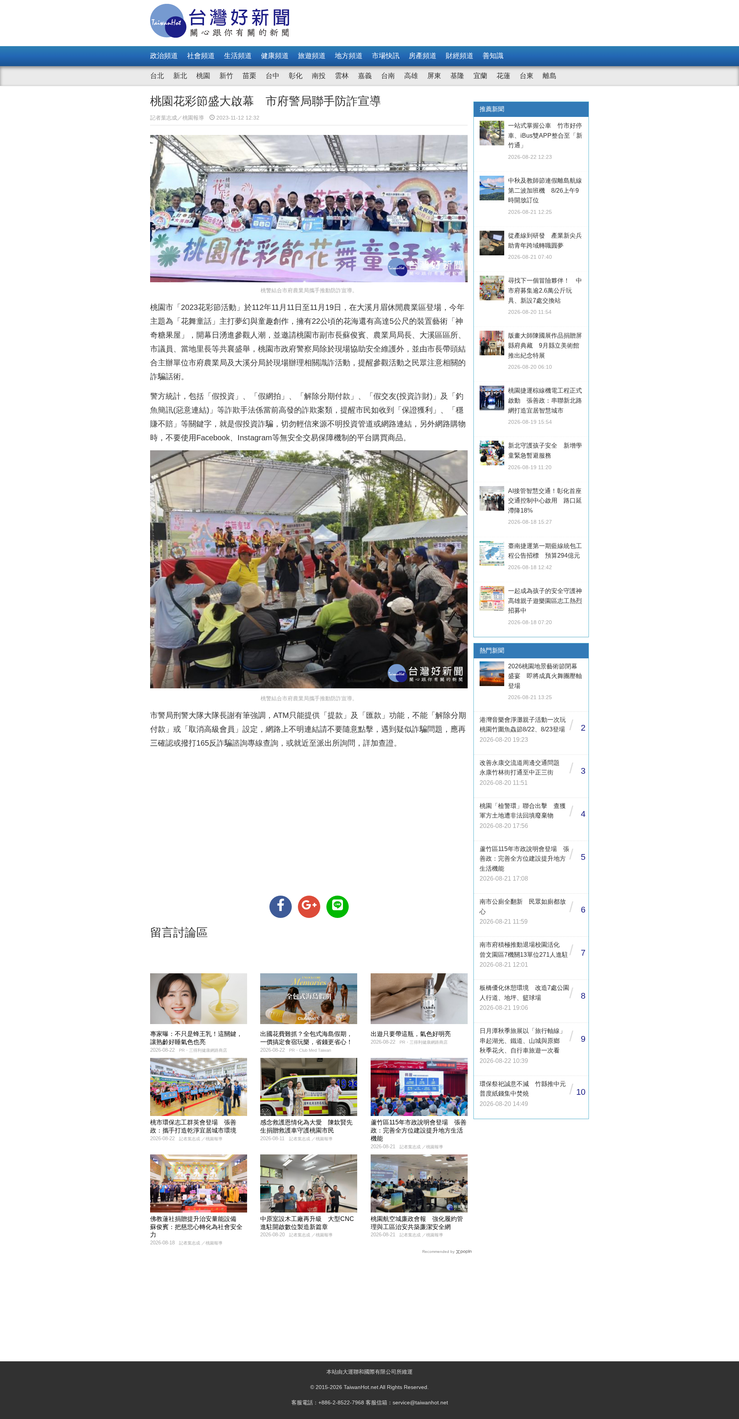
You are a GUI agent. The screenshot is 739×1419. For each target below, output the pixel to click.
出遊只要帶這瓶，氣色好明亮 (411, 1034)
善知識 (493, 56)
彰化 (296, 76)
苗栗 (249, 76)
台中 (272, 76)
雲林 (342, 76)
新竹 (226, 76)
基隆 (457, 76)
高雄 (411, 76)
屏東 (434, 76)
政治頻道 (164, 56)
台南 (388, 76)
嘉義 (365, 76)
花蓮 (503, 76)
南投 (319, 76)
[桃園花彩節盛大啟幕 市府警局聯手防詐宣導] (280, 906)
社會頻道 (201, 56)
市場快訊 (386, 56)
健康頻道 (275, 56)
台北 (157, 76)
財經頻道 (459, 56)
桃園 (203, 76)
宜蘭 (480, 76)
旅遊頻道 (312, 56)
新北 (180, 76)
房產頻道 (422, 56)
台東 (526, 76)
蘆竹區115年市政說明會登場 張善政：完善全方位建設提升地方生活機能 (418, 1130)
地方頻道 (349, 56)
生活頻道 (238, 56)
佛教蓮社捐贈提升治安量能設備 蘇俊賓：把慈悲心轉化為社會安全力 (196, 1227)
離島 (550, 76)
